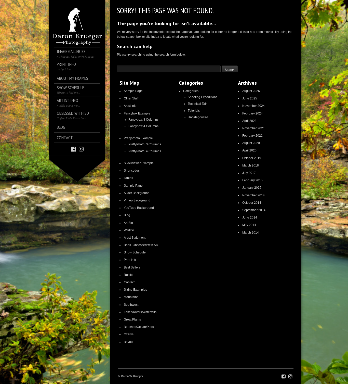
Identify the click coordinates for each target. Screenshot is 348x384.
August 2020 (251, 143)
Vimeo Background (137, 200)
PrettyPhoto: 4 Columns (144, 151)
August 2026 (251, 91)
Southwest (131, 304)
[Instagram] (81, 149)
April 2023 (249, 121)
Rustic (128, 275)
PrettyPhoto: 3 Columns (144, 144)
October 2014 (251, 202)
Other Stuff (131, 98)
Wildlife (129, 230)
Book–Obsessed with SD (141, 245)
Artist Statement (134, 237)
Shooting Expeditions (202, 97)
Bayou (128, 342)
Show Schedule (135, 252)
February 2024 (252, 113)
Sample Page (133, 91)
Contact (129, 282)
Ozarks (128, 334)
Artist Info (130, 106)
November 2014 (253, 195)
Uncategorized (198, 117)
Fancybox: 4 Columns (143, 126)
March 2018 (250, 165)
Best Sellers (132, 267)
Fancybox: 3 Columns (143, 119)
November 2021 (253, 128)
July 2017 (249, 173)
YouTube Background (139, 208)
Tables (128, 178)
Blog (127, 215)
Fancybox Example (137, 113)
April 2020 (249, 150)
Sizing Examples (135, 289)
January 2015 (251, 187)
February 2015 (252, 180)
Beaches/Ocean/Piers (139, 327)
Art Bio (128, 223)
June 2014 (249, 217)
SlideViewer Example (139, 163)
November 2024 (253, 106)
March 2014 (250, 232)
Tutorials (194, 110)
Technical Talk (197, 104)
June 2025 (249, 98)
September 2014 (253, 210)
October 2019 (251, 158)
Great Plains (132, 319)
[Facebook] (73, 149)
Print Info (130, 260)
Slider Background (137, 193)
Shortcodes (132, 170)
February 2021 (252, 135)
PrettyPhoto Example (138, 138)
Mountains (131, 297)
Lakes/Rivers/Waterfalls (140, 312)
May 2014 (249, 225)
